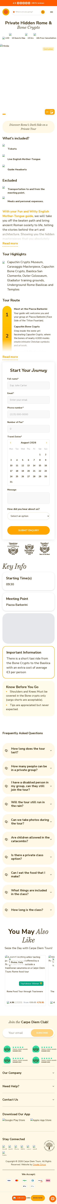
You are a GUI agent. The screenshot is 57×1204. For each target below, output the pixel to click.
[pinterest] (35, 1147)
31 (11, 482)
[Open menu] (51, 12)
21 (34, 471)
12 (22, 465)
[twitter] (4, 1147)
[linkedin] (4, 1153)
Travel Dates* (14, 436)
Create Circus (39, 1164)
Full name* (13, 378)
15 (40, 465)
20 (28, 471)
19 (22, 471)
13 (28, 465)
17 (11, 471)
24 (11, 476)
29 (40, 476)
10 (11, 465)
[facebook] (17, 1147)
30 (45, 476)
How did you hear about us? (23, 509)
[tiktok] (23, 1147)
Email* (10, 393)
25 (17, 476)
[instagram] (11, 1147)
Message (11, 489)
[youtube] (29, 1147)
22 (40, 471)
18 (17, 471)
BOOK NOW (37, 1198)
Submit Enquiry (28, 530)
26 (22, 476)
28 (34, 476)
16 (45, 465)
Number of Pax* (15, 422)
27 (28, 476)
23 (45, 471)
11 (17, 465)
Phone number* (15, 407)
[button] (5, 38)
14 (34, 465)
